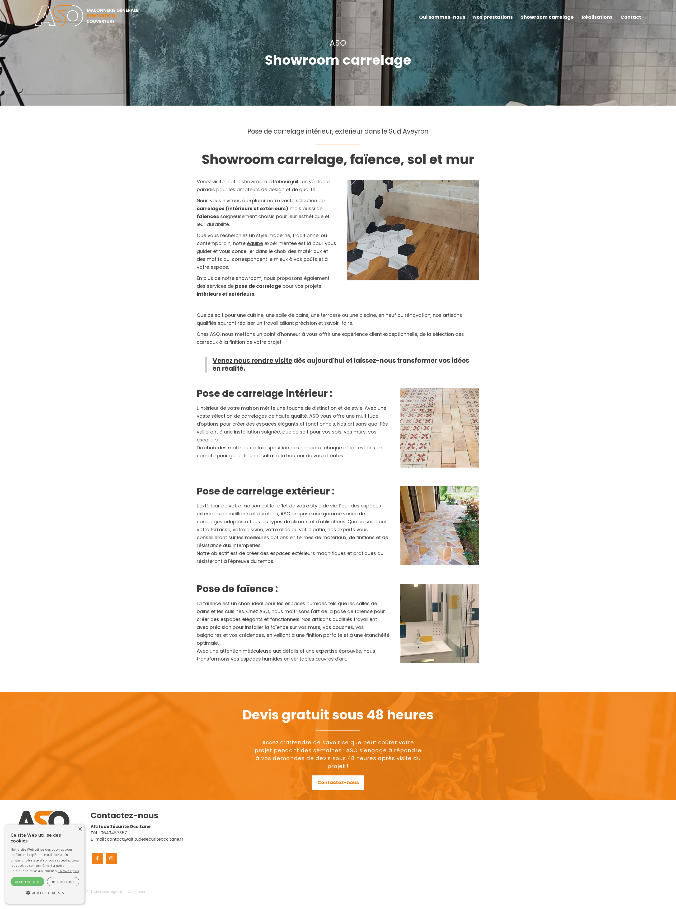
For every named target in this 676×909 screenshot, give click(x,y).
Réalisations (597, 17)
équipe (255, 243)
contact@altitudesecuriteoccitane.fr (145, 839)
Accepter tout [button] (27, 882)
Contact (631, 17)
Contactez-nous (338, 782)
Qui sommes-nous (442, 17)
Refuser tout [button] (63, 882)
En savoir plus (68, 871)
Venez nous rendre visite (252, 360)
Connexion (136, 891)
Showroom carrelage (547, 17)
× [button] (80, 829)
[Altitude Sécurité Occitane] (86, 15)
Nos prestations (493, 17)
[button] (45, 893)
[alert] (44, 864)
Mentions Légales (108, 891)
